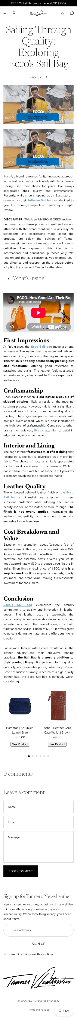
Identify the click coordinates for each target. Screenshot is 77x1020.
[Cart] (72, 13)
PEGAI (31, 1000)
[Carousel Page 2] (33, 756)
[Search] (14, 13)
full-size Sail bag (40, 200)
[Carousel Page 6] (48, 756)
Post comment (21, 871)
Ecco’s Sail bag (17, 605)
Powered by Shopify (47, 1000)
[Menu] (5, 13)
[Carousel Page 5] (44, 756)
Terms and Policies (38, 1009)
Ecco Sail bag (41, 346)
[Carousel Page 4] (40, 756)
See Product (20, 744)
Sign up (38, 943)
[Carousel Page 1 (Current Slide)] (29, 756)
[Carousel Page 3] (36, 756)
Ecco (51, 375)
